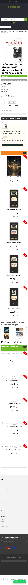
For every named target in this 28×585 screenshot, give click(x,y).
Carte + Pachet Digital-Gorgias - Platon (14, 380)
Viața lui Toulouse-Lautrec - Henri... (14, 308)
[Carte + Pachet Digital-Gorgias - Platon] (14, 377)
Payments (3, 482)
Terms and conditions (5, 489)
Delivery (7, 579)
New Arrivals (5, 346)
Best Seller (14, 346)
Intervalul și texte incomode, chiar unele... (14, 357)
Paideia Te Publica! (4, 508)
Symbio (19, 118)
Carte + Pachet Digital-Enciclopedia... (14, 209)
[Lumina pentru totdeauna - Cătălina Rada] (14, 165)
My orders (3, 519)
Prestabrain (22, 577)
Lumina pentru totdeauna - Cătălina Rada (14, 176)
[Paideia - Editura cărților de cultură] (14, 7)
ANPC (2, 492)
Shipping (2, 487)
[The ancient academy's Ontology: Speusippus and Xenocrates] (19, 333)
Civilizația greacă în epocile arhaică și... (14, 275)
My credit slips (4, 521)
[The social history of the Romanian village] (6, 333)
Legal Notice (13, 579)
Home (2, 31)
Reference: (3, 89)
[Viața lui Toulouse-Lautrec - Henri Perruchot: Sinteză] (14, 297)
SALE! (2, 510)
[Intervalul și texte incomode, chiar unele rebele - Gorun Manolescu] (14, 354)
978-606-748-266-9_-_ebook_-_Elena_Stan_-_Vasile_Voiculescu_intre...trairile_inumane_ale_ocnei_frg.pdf (15, 80)
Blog (2, 505)
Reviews (12, 118)
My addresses (3, 523)
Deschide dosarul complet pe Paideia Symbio (12, 145)
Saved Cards (3, 485)
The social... (4, 340)
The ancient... (17, 340)
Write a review (3, 86)
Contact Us (3, 501)
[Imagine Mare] (13, 544)
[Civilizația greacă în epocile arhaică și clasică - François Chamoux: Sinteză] (14, 264)
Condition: (3, 91)
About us (7, 581)
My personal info (4, 526)
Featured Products (7, 349)
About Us (2, 503)
